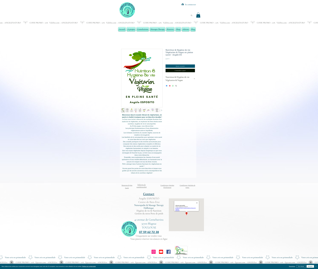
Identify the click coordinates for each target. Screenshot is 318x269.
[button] (198, 15)
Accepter (310, 266)
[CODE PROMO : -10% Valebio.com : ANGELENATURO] (159, 22)
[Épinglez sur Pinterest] (170, 86)
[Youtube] (161, 252)
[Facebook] (168, 252)
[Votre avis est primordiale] (159, 257)
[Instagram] (154, 252)
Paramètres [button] (292, 266)
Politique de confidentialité (89, 266)
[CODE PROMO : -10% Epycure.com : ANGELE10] (159, 262)
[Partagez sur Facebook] (167, 86)
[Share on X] (176, 86)
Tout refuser (301, 266)
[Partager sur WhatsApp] (173, 86)
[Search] (191, 15)
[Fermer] (316, 266)
